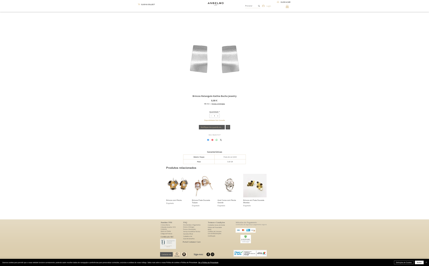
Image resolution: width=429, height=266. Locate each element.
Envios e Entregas (218, 104)
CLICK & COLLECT (148, 4)
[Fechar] (426, 262)
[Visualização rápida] (178, 185)
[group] (216, 191)
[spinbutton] (214, 116)
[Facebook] (208, 254)
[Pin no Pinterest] (212, 140)
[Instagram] (212, 254)
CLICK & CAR (285, 2)
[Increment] (218, 116)
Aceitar (419, 262)
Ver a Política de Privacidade (208, 262)
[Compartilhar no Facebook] (208, 140)
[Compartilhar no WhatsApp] (216, 140)
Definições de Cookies (404, 262)
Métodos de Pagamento (246, 222)
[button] (287, 6)
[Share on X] (221, 140)
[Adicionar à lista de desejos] (228, 127)
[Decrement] (211, 116)
